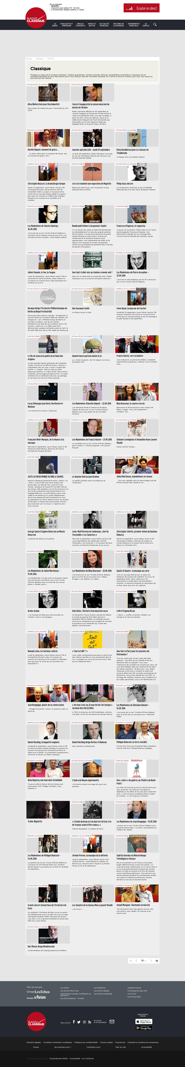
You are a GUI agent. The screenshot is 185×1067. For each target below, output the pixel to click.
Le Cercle (146, 25)
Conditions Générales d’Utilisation (57, 1042)
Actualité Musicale (104, 25)
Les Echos (64, 988)
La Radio (55, 25)
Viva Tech (131, 994)
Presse (36, 1047)
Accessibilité (146, 1047)
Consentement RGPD (58, 1058)
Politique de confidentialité (86, 1042)
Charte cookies (106, 1042)
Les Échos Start (134, 997)
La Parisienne (100, 988)
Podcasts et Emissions (67, 25)
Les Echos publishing (103, 994)
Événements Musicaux (134, 25)
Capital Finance (134, 988)
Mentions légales (34, 1042)
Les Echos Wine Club (69, 991)
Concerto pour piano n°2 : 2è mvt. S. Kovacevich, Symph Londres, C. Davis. (67, 7)
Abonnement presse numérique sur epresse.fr (75, 994)
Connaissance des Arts (137, 991)
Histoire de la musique (118, 25)
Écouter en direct (147, 9)
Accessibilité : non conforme (82, 1058)
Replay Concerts (80, 25)
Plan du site (121, 1047)
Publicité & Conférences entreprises (143, 1042)
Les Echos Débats (101, 991)
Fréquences (120, 1042)
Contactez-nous (93, 1047)
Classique (39, 58)
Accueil (29, 58)
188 (157, 961)
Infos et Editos (92, 25)
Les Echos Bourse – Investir (72, 998)
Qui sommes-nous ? (62, 1047)
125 (142, 961)
